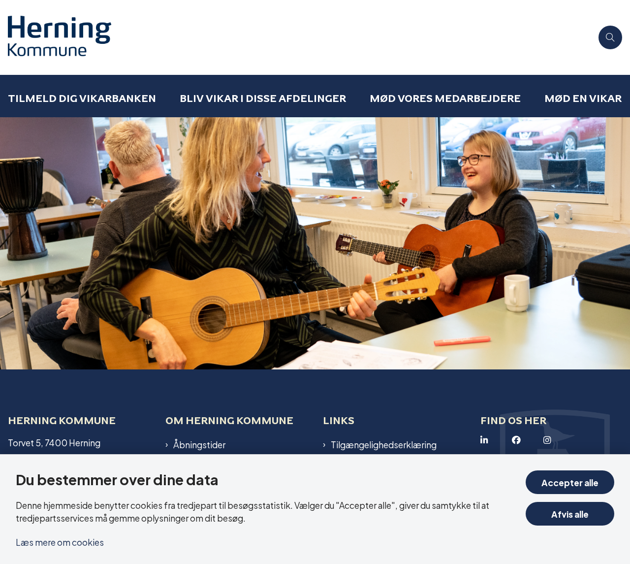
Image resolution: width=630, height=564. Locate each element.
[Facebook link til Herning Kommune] (528, 440)
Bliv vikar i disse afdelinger (263, 98)
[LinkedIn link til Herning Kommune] (496, 440)
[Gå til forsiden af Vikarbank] (296, 37)
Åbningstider (199, 444)
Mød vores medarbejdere (445, 98)
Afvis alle (570, 513)
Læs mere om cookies (60, 541)
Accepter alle (569, 482)
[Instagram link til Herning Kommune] (559, 440)
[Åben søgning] (610, 37)
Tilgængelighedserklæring (384, 444)
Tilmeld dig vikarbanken (82, 98)
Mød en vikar (583, 98)
